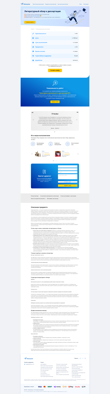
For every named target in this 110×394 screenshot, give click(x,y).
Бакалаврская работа (45, 374)
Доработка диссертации (77, 366)
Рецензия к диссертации (61, 364)
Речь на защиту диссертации (62, 374)
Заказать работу (30, 22)
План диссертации (34, 196)
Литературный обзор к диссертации (77, 365)
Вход (81, 4)
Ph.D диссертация (44, 370)
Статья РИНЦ (44, 373)
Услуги (42, 362)
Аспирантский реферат (61, 368)
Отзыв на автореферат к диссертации (68, 196)
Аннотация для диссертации (47, 376)
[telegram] (82, 358)
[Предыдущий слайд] (33, 120)
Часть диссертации (76, 377)
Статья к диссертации (61, 365)
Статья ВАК (43, 371)
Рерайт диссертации (76, 375)
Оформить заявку (55, 101)
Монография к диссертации (52, 198)
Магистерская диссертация (38, 4)
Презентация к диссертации (62, 367)
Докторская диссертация (63, 4)
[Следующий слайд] (77, 120)
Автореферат (44, 364)
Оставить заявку (55, 70)
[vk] (80, 358)
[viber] (85, 358)
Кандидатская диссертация (50, 4)
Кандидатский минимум (61, 370)
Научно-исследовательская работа (38, 198)
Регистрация (85, 4)
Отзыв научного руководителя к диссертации (49, 196)
